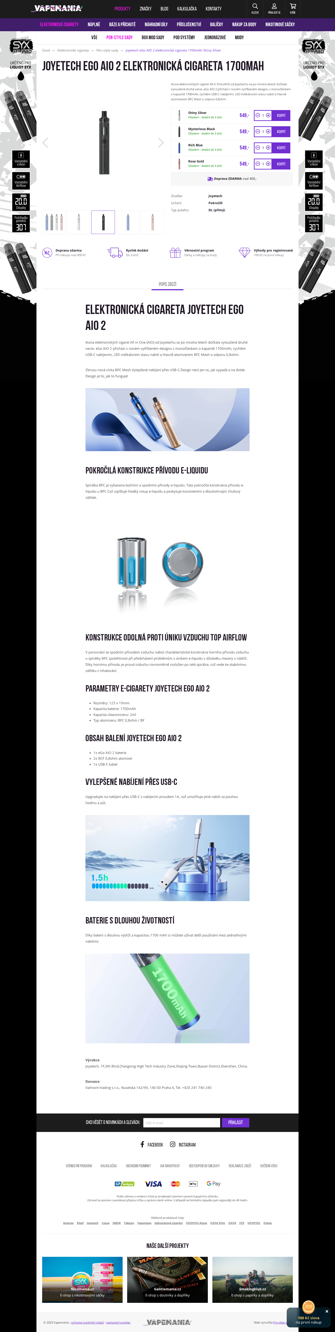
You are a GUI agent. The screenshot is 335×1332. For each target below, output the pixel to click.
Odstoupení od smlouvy (204, 1166)
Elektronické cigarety (59, 25)
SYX (241, 1223)
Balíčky (216, 25)
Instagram (187, 1145)
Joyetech (215, 196)
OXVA (232, 1223)
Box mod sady (153, 38)
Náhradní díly (156, 25)
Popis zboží (167, 284)
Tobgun (129, 1223)
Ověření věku (268, 1166)
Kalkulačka (109, 1166)
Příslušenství (189, 25)
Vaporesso (144, 1223)
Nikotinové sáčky (280, 25)
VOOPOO (253, 1223)
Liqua (105, 1223)
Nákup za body (244, 25)
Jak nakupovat (170, 1166)
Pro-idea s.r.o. (282, 1322)
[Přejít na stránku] (18, 215)
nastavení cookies (118, 1322)
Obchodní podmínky (138, 1166)
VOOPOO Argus (196, 1223)
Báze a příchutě (122, 25)
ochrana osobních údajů (87, 1322)
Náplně (94, 25)
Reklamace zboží (240, 1166)
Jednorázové (215, 38)
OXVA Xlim (217, 1223)
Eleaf (80, 1223)
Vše (94, 38)
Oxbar (267, 1223)
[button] (255, 9)
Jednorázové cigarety (169, 1223)
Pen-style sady (119, 38)
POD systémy (184, 38)
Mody (239, 38)
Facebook (155, 1145)
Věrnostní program (79, 1166)
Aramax (68, 1223)
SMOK (117, 1223)
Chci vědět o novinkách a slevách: (113, 1122)
